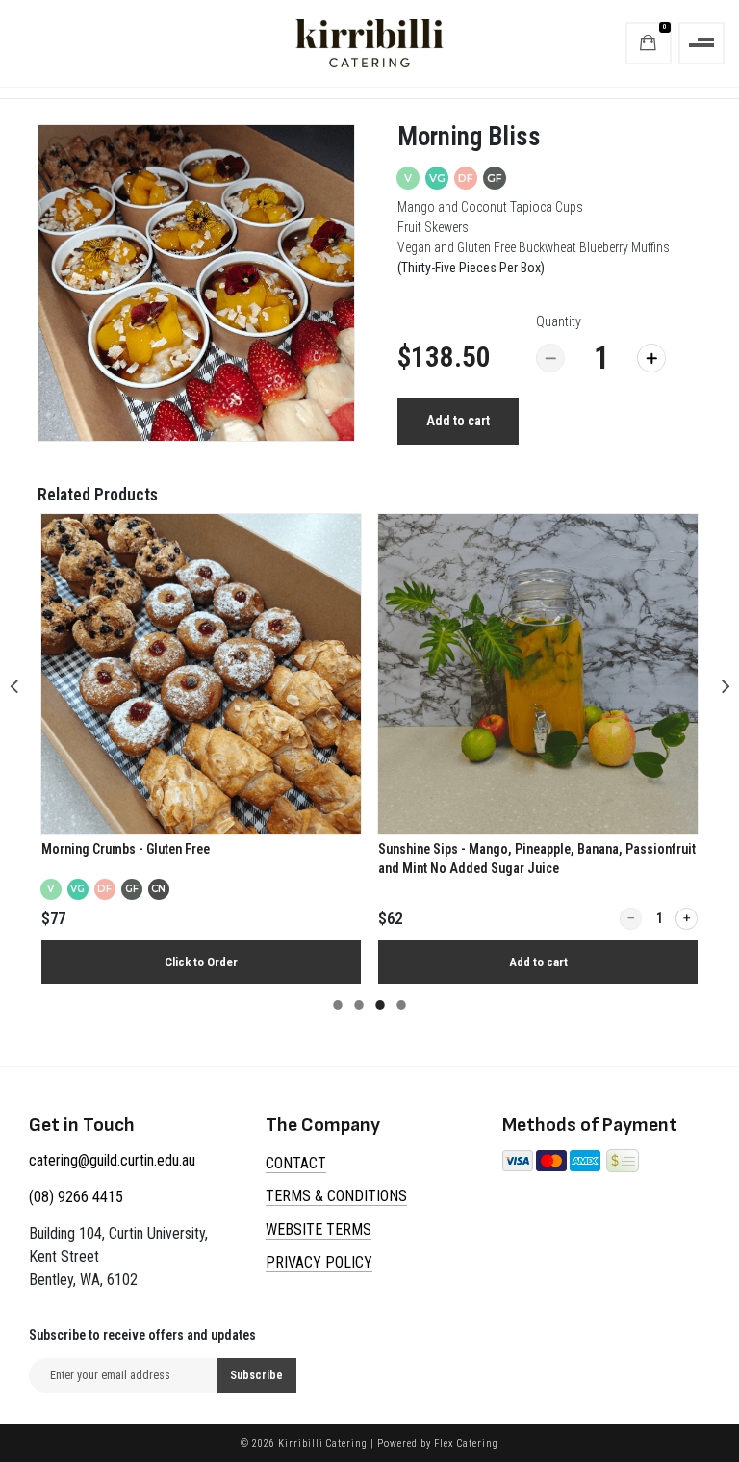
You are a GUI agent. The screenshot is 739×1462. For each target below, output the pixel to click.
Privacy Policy (319, 1262)
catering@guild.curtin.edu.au (112, 1160)
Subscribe (256, 1375)
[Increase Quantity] (651, 358)
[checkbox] (60, 147)
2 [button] (359, 1010)
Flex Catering (466, 1443)
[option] (196, 283)
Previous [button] (13, 683)
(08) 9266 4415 (76, 1197)
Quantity (558, 321)
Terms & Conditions (336, 1196)
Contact (296, 1163)
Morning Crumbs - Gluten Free (125, 849)
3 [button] (380, 1010)
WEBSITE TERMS (318, 1229)
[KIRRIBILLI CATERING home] (369, 43)
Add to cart (458, 420)
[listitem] (201, 749)
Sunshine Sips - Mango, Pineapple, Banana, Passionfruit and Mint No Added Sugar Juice (537, 858)
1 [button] (337, 1010)
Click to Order (201, 962)
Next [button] (725, 683)
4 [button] (401, 1010)
